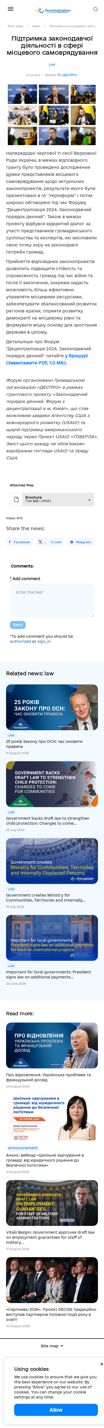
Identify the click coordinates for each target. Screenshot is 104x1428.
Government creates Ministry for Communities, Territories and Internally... (45, 897)
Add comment (25, 579)
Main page (15, 26)
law (52, 64)
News (36, 26)
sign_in (44, 641)
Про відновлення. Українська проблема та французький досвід (48, 1077)
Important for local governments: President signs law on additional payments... (48, 974)
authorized (20, 641)
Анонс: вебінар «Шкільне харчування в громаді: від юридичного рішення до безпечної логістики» (45, 1160)
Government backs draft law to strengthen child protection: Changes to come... (47, 821)
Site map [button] (50, 1346)
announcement (23, 1148)
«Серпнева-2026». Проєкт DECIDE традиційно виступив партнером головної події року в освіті (51, 1314)
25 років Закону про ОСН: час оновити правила (44, 744)
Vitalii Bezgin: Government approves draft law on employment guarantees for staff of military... (50, 1237)
